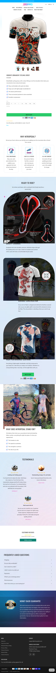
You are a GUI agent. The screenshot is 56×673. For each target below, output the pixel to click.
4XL (34, 103)
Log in (46, 4)
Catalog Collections (29, 7)
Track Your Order (38, 9)
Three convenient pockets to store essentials (20, 94)
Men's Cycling (39, 7)
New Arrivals (19, 7)
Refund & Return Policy (6, 645)
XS (7, 103)
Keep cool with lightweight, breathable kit (19, 88)
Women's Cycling (17, 9)
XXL (26, 103)
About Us (3, 641)
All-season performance (15, 91)
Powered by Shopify (4, 671)
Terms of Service (5, 650)
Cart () (49, 4)
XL (22, 103)
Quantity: (8, 106)
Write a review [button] (28, 540)
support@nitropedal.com (35, 641)
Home (13, 7)
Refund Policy (4, 652)
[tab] (18, 69)
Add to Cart (28, 374)
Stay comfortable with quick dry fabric (19, 86)
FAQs (25, 9)
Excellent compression (14, 97)
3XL (30, 103)
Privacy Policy (4, 648)
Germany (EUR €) (4, 668)
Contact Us (30, 9)
